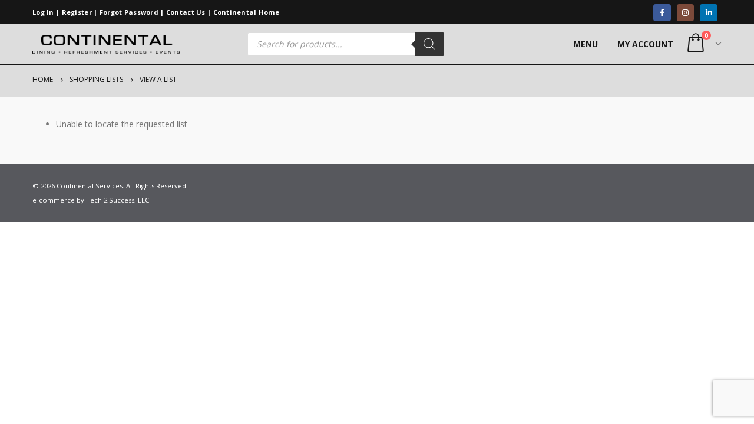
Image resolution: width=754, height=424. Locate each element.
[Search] (429, 44)
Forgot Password (129, 12)
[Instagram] (685, 12)
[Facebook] (661, 12)
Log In (43, 12)
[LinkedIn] (708, 12)
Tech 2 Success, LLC (117, 200)
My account (645, 43)
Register (77, 12)
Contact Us (186, 12)
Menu (585, 43)
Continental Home (246, 12)
